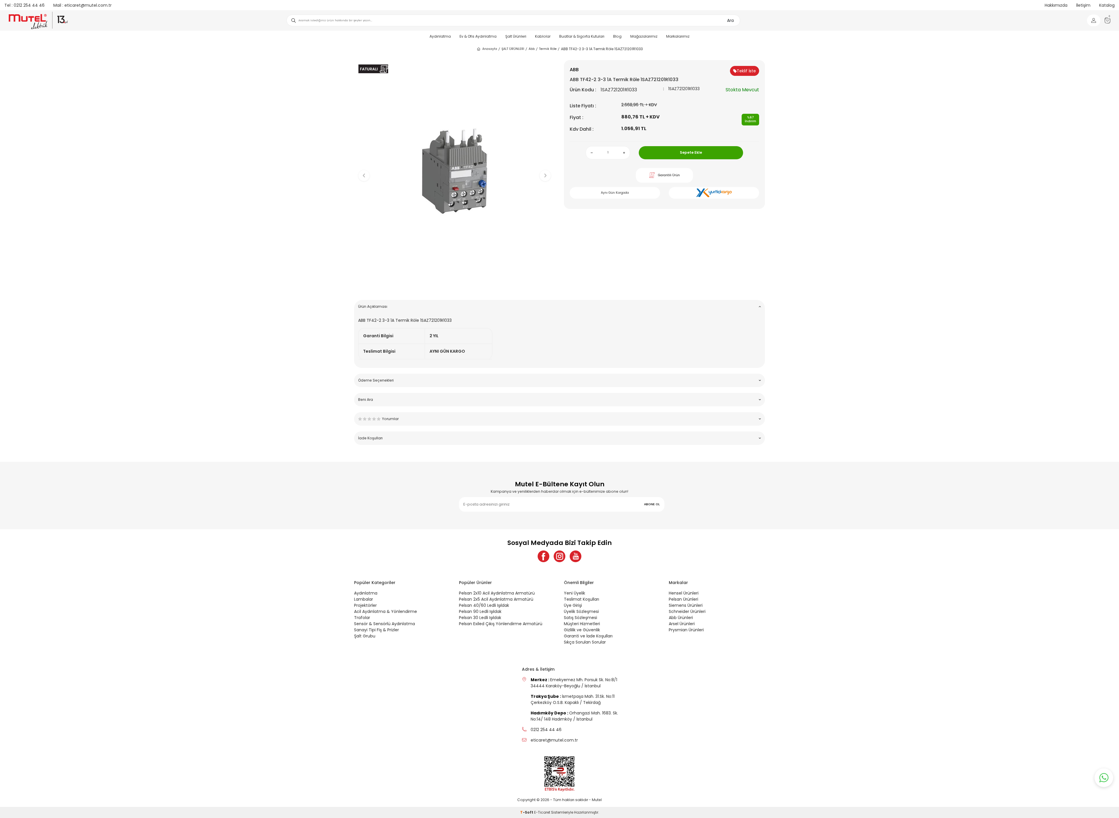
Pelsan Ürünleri (683, 599)
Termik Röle (548, 49)
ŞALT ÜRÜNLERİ (513, 49)
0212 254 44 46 (24, 5)
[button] (455, 286)
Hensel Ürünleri (684, 593)
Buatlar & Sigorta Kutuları (581, 36)
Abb (532, 49)
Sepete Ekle (691, 152)
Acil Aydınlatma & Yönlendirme (385, 611)
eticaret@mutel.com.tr (82, 5)
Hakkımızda (1056, 5)
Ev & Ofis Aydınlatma (478, 36)
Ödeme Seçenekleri (376, 380)
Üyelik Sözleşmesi (581, 611)
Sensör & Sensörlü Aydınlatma (384, 624)
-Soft (527, 812)
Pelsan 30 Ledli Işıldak (480, 618)
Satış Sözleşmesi (580, 618)
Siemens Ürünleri (686, 605)
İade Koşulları (370, 438)
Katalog (1107, 5)
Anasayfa (489, 49)
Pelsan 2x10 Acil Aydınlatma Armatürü (497, 593)
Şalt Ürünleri (515, 36)
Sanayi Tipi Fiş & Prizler (376, 630)
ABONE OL (652, 504)
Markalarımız (677, 36)
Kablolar (542, 36)
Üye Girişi (573, 605)
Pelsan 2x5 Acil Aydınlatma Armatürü (496, 599)
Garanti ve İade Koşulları (588, 636)
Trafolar (362, 618)
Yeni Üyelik (574, 593)
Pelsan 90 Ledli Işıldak (480, 611)
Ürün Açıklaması (372, 306)
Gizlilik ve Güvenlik (582, 630)
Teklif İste (746, 71)
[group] (454, 171)
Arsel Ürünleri (682, 624)
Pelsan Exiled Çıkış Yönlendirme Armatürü (500, 624)
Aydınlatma (440, 36)
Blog (617, 36)
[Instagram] (559, 556)
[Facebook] (543, 556)
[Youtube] (575, 556)
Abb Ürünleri (681, 618)
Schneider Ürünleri (687, 611)
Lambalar (363, 599)
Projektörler (365, 605)
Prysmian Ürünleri (686, 630)
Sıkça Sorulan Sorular (585, 642)
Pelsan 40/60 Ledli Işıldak (484, 605)
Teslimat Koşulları (581, 599)
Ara (730, 20)
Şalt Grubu (364, 636)
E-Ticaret (542, 812)
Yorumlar (390, 418)
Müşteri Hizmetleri (582, 624)
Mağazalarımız (643, 36)
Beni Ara (365, 399)
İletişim (1083, 5)
